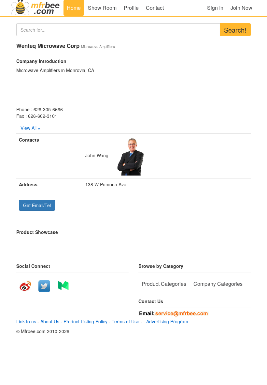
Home (74, 7)
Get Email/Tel (37, 205)
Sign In (215, 7)
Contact (155, 7)
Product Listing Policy (85, 321)
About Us (49, 321)
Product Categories (164, 283)
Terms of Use (125, 321)
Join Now (241, 7)
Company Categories (218, 283)
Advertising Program (166, 321)
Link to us (26, 321)
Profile (131, 7)
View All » (30, 128)
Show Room (102, 7)
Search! (235, 30)
